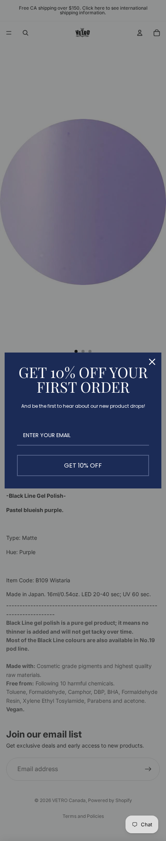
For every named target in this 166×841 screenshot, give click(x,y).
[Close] (152, 362)
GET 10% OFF (83, 465)
